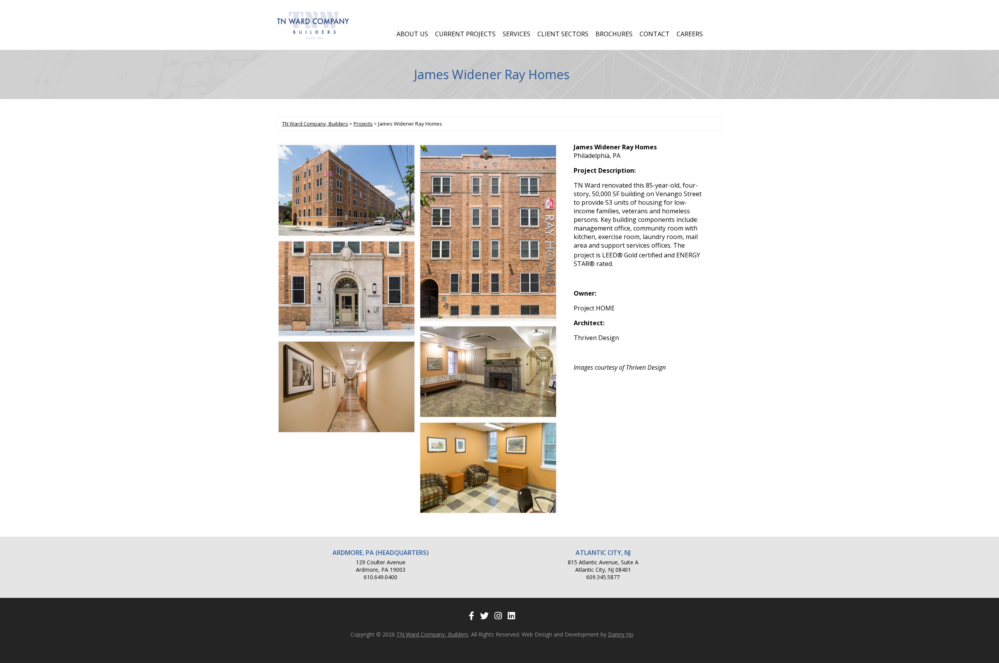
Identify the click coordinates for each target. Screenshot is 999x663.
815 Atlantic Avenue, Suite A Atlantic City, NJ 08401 (603, 565)
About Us (412, 34)
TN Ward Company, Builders (432, 634)
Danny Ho (620, 634)
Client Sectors (562, 34)
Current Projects (465, 34)
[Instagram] (498, 615)
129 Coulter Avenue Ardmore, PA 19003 (380, 565)
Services (516, 34)
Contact (655, 34)
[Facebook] (471, 615)
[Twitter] (484, 615)
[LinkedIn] (511, 615)
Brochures (614, 34)
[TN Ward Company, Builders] (313, 38)
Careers (690, 34)
